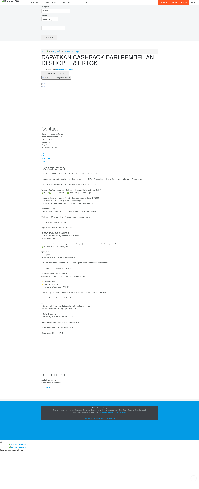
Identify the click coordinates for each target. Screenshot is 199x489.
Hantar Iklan (68, 2)
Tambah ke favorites (55, 73)
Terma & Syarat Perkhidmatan (94, 418)
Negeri (44, 15)
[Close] (1, 441)
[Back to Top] (193, 478)
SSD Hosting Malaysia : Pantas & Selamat (112, 412)
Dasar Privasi (110, 418)
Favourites (84, 2)
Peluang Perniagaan (73, 51)
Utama (43, 51)
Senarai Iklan (50, 2)
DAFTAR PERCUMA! (179, 2)
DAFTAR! (163, 2)
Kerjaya (56, 51)
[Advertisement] (99, 354)
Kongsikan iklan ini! (63, 77)
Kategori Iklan (31, 2)
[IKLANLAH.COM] (11, 2)
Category (45, 7)
